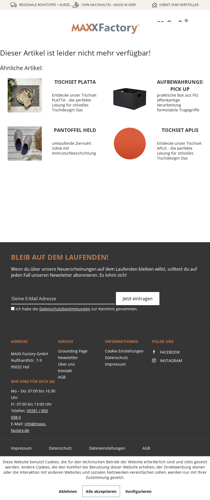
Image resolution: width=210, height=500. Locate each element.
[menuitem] (105, 29)
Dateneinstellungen (107, 448)
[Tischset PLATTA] (24, 95)
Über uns (66, 364)
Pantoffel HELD (75, 130)
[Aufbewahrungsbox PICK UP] (129, 95)
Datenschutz (116, 357)
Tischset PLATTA (75, 82)
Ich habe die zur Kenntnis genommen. (77, 308)
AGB (62, 377)
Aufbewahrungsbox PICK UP (180, 85)
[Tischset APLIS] (129, 143)
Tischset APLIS (180, 130)
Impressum (115, 364)
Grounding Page (73, 351)
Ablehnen (68, 491)
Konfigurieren (138, 491)
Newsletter (68, 357)
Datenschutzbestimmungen (64, 308)
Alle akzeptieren (101, 491)
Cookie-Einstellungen (124, 351)
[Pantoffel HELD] (24, 143)
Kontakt (65, 370)
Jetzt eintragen (138, 299)
